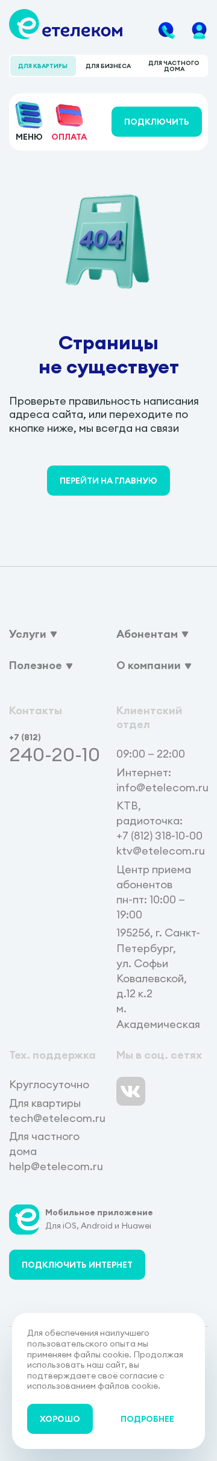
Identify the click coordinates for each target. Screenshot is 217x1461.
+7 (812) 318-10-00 (159, 836)
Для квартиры (43, 66)
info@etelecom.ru (162, 787)
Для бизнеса (108, 66)
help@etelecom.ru (56, 1166)
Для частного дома (174, 66)
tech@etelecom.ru (57, 1118)
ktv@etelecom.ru (160, 851)
